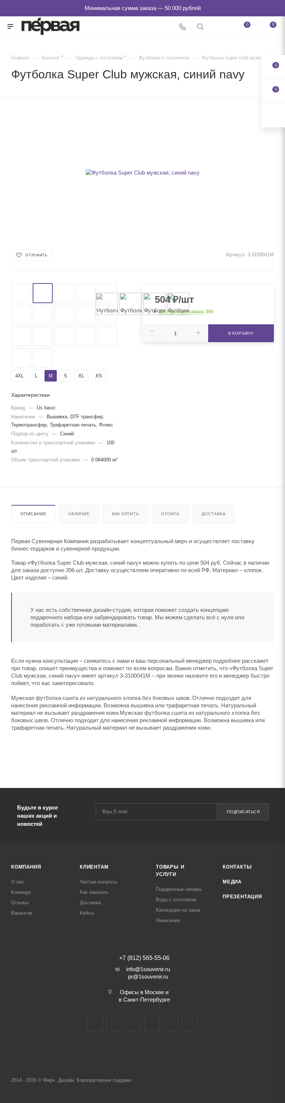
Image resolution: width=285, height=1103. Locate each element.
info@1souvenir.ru (148, 969)
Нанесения (168, 920)
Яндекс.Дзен (171, 1024)
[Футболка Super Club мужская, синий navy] (142, 172)
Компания (26, 867)
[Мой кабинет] (217, 27)
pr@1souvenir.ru (148, 976)
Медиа (232, 882)
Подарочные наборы (179, 889)
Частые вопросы (98, 882)
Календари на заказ (178, 910)
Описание (33, 514)
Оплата (170, 514)
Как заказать (94, 892)
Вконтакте (95, 1024)
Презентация (242, 896)
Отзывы (20, 902)
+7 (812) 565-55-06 (144, 958)
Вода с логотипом (176, 899)
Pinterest (190, 1024)
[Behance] (152, 1024)
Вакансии (21, 913)
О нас (17, 882)
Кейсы (87, 913)
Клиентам (94, 867)
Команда (21, 892)
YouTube (133, 1024)
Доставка (213, 514)
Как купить (125, 514)
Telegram (114, 1024)
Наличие (79, 514)
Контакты (237, 867)
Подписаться (243, 812)
